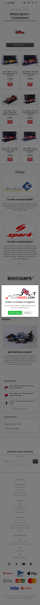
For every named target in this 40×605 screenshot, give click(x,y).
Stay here (27, 313)
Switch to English (15, 313)
